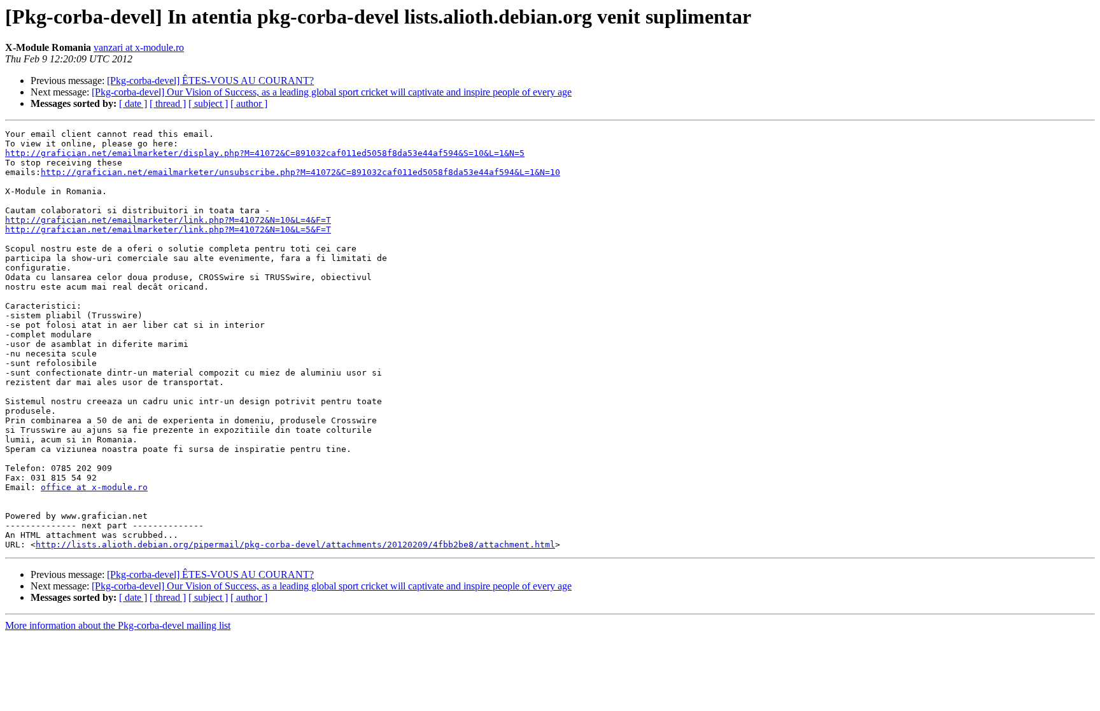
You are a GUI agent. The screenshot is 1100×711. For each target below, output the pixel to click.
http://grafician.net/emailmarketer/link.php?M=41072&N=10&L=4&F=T (168, 220)
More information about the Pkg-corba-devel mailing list (117, 625)
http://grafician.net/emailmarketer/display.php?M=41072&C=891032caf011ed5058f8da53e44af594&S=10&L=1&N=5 (265, 153)
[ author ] (248, 103)
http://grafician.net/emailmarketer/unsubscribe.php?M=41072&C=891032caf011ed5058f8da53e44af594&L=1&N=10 (300, 172)
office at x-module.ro (94, 487)
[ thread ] (168, 103)
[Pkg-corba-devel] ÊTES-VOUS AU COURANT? (210, 80)
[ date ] (133, 103)
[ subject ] (208, 103)
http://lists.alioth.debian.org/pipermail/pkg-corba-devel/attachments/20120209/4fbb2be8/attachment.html (295, 544)
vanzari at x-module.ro (139, 47)
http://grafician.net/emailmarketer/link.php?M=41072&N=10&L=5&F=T (168, 229)
